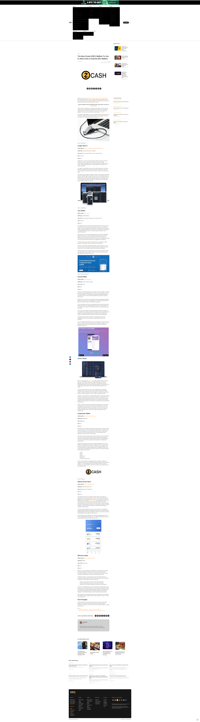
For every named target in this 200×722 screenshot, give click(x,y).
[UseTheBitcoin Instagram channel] (122, 700)
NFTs (100, 23)
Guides (100, 6)
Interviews (112, 25)
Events (88, 702)
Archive (79, 53)
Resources (75, 31)
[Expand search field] (130, 23)
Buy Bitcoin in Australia (77, 25)
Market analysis (89, 699)
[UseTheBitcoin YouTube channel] (117, 700)
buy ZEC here (93, 105)
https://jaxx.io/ (87, 213)
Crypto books (97, 702)
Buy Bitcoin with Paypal (78, 15)
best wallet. (102, 112)
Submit (84, 31)
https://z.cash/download (89, 484)
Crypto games (81, 707)
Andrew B (80, 61)
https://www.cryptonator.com (90, 416)
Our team (105, 699)
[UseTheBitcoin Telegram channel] (115, 700)
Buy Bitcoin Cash (76, 17)
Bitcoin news (72, 699)
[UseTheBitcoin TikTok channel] (126, 700)
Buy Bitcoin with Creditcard (78, 13)
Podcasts (75, 32)
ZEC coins (101, 117)
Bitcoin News (76, 8)
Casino (101, 13)
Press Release (86, 32)
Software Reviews (113, 21)
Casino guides (81, 703)
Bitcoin (74, 6)
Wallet (80, 608)
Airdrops (80, 702)
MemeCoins (91, 15)
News (90, 8)
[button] (87, 10)
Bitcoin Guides (76, 27)
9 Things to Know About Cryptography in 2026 (117, 675)
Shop (95, 31)
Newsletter (105, 702)
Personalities (97, 703)
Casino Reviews (113, 17)
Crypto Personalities (77, 38)
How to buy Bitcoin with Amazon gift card (81, 21)
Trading (101, 21)
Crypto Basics (102, 8)
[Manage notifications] (197, 720)
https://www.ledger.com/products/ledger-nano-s (93, 148)
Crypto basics (81, 699)
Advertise (85, 34)
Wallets (101, 17)
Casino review (89, 705)
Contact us (105, 705)
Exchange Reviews (113, 15)
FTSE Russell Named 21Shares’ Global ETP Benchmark (125, 57)
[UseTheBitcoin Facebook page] (113, 700)
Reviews (111, 13)
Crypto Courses (76, 34)
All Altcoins (91, 17)
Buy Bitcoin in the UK (77, 23)
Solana (90, 13)
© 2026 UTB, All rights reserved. (73, 719)
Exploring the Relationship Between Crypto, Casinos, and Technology (120, 652)
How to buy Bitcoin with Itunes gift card (80, 19)
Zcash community (92, 500)
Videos (111, 23)
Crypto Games (102, 19)
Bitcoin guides (72, 702)
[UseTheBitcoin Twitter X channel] (119, 700)
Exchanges (101, 15)
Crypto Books (76, 36)
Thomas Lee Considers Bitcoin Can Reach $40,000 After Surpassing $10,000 (92, 610)
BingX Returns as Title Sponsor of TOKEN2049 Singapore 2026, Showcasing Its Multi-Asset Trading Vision (125, 75)
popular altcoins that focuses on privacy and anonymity (96, 98)
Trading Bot (89, 709)
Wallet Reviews (112, 19)
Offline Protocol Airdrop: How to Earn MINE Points (121, 101)
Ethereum (72, 711)
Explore (111, 6)
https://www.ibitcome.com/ (89, 558)
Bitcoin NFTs (76, 29)
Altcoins (90, 6)
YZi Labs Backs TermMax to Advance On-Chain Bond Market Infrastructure (125, 48)
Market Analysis (113, 8)
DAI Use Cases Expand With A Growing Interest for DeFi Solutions (90, 609)
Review (88, 703)
